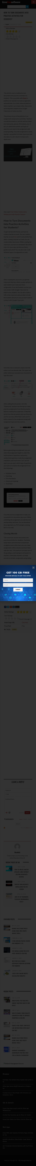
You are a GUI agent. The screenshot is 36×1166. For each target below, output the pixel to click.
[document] (18, 583)
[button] (33, 567)
